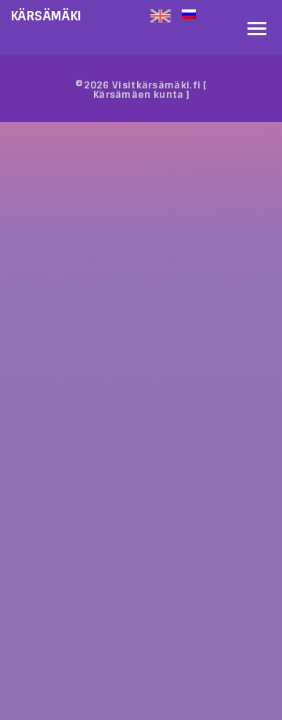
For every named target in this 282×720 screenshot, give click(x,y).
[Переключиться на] (211, 12)
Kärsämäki (46, 16)
